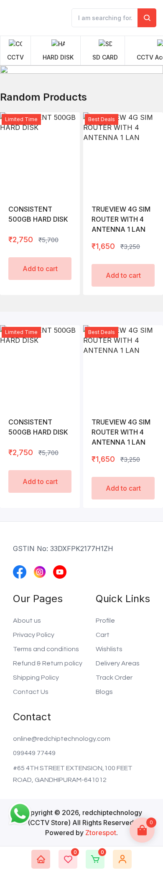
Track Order (114, 677)
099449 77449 (34, 753)
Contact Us (30, 691)
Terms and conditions (46, 649)
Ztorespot (100, 832)
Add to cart (40, 268)
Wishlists (109, 649)
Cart (103, 634)
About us (27, 620)
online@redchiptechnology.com (61, 738)
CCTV (15, 57)
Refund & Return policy (47, 663)
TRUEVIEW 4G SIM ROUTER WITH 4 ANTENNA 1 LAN (121, 219)
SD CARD (105, 57)
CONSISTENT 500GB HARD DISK (38, 214)
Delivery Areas (118, 663)
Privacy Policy (33, 634)
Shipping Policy (36, 677)
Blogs (104, 691)
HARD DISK (58, 57)
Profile (105, 620)
